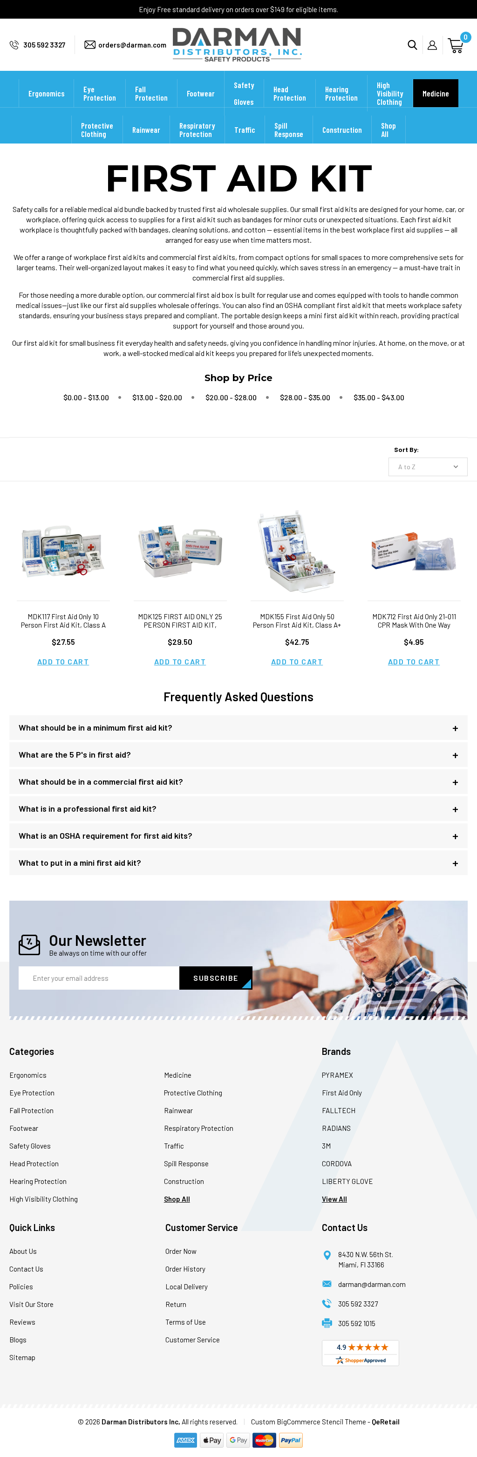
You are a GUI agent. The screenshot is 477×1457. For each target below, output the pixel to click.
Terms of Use (185, 1322)
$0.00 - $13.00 (86, 397)
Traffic (244, 129)
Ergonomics (46, 93)
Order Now (181, 1251)
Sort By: (406, 449)
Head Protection (289, 93)
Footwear (201, 93)
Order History (185, 1269)
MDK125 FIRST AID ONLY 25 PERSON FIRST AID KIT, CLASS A (180, 624)
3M (326, 1146)
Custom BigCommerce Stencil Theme (308, 1421)
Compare (60, 563)
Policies (21, 1286)
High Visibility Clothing (390, 93)
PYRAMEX (337, 1075)
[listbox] (428, 467)
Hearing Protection (341, 93)
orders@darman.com (132, 45)
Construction (342, 129)
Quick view (63, 539)
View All (334, 1199)
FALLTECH (338, 1110)
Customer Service (192, 1339)
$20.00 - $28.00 (231, 397)
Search (415, 44)
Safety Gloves (244, 93)
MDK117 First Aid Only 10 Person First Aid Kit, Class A (63, 620)
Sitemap (22, 1357)
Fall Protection (151, 93)
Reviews (22, 1322)
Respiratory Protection (197, 129)
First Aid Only (342, 1092)
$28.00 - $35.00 (305, 397)
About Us (23, 1251)
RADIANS (336, 1128)
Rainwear (146, 129)
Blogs (18, 1339)
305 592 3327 (44, 45)
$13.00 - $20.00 (157, 397)
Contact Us (26, 1269)
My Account (435, 45)
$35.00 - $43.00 (379, 397)
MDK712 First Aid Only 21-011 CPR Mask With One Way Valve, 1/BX (414, 624)
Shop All (388, 129)
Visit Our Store (31, 1304)
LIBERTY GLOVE (347, 1181)
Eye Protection (99, 93)
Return (175, 1304)
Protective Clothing (97, 129)
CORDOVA (337, 1163)
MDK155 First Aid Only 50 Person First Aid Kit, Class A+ (297, 620)
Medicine (435, 93)
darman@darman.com (372, 1284)
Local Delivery (186, 1286)
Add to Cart (63, 661)
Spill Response (288, 129)
